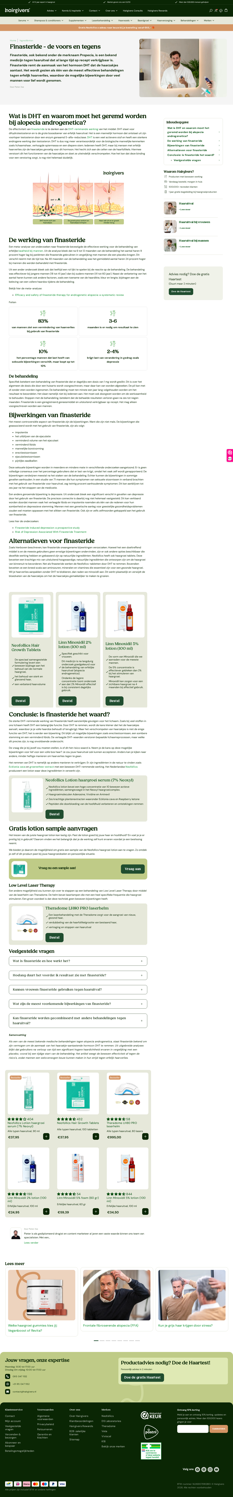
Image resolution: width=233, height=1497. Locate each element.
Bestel (21, 701)
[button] (211, 11)
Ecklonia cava (17, 766)
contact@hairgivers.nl (24, 1391)
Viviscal (106, 1436)
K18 (104, 1441)
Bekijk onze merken (113, 1446)
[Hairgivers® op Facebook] (197, 1469)
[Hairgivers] (23, 10)
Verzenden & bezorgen (13, 1436)
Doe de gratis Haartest (142, 1377)
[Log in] (216, 11)
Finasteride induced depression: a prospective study (47, 527)
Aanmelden (218, 1428)
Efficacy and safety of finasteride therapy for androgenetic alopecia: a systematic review (69, 295)
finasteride (38, 129)
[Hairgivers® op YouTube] (216, 1469)
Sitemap (74, 1439)
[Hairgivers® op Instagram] (210, 1469)
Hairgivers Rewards (81, 1426)
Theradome (109, 1426)
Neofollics (132, 766)
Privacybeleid (45, 1424)
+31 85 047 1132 (21, 1384)
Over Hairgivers (78, 1416)
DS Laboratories (111, 1421)
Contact (10, 1416)
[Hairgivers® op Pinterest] (203, 1469)
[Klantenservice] (221, 11)
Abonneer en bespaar (13, 1444)
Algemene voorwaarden (45, 1417)
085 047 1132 (20, 1376)
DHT (89, 137)
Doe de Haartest (181, 291)
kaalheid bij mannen (31, 250)
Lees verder (31, 1242)
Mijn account (13, 1421)
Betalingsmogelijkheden (17, 1451)
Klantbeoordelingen (81, 1421)
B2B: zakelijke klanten (77, 1433)
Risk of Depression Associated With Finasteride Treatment (50, 532)
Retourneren (44, 1429)
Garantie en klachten (44, 1436)
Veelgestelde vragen (13, 1427)
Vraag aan (133, 869)
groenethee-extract (42, 766)
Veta (104, 1431)
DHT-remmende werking (83, 129)
